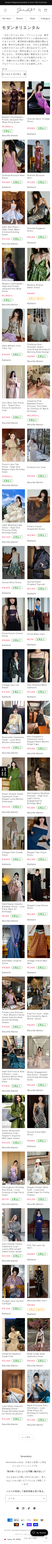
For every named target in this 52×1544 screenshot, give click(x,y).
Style (32, 18)
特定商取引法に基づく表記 (27, 1538)
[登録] (44, 1498)
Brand (20, 18)
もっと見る (26, 1437)
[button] (5, 10)
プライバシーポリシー (23, 1534)
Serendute (15, 1530)
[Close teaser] (8, 765)
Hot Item (6, 18)
